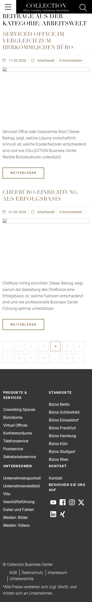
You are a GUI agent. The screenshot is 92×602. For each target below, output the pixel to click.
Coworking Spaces (19, 409)
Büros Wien (58, 459)
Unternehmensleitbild (21, 486)
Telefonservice (15, 441)
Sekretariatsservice (19, 456)
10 (43, 358)
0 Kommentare (70, 60)
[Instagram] (71, 502)
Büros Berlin (59, 404)
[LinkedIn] (53, 514)
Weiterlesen (23, 173)
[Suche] (83, 8)
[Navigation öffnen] (8, 7)
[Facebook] (62, 502)
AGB (13, 572)
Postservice (13, 449)
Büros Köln (58, 443)
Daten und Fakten (18, 509)
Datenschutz (32, 572)
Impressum (57, 572)
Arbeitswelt (45, 60)
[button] (79, 589)
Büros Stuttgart (62, 451)
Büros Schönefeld (64, 412)
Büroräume (12, 417)
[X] (81, 502)
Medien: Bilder (15, 517)
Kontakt (55, 478)
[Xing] (62, 514)
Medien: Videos (16, 525)
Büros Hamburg (62, 436)
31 (67, 358)
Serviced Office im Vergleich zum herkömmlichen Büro (37, 41)
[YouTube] (53, 502)
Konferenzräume (17, 433)
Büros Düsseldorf (64, 420)
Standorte (60, 392)
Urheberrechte (22, 578)
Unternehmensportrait (22, 478)
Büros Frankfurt (62, 428)
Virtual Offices (15, 425)
